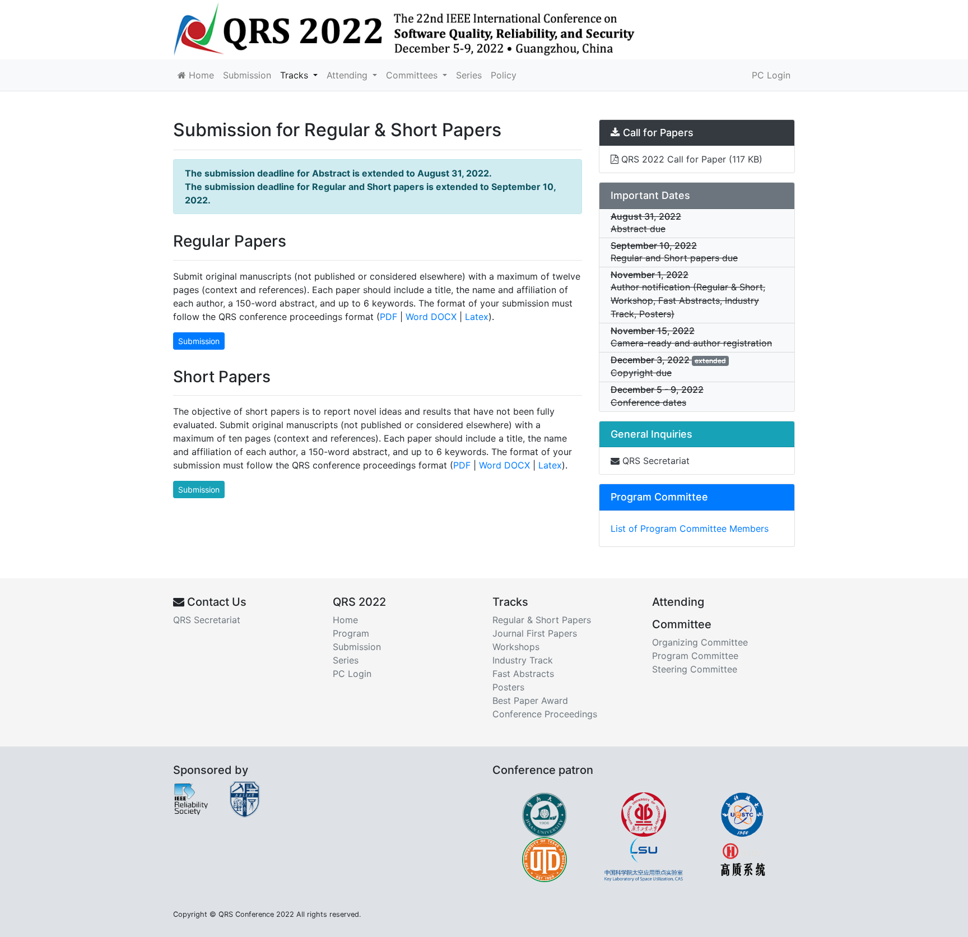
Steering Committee (694, 669)
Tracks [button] (295, 75)
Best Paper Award (530, 700)
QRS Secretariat (655, 460)
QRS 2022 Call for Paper (690, 159)
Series (469, 75)
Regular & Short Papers (541, 619)
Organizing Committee (700, 642)
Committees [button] (413, 75)
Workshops (515, 646)
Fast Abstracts (523, 673)
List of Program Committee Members (690, 528)
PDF (388, 316)
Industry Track (522, 660)
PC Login (771, 75)
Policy (503, 75)
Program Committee (695, 655)
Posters (508, 687)
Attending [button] (348, 75)
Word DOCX (431, 316)
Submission (247, 75)
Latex (476, 316)
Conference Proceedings (544, 714)
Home (200, 75)
